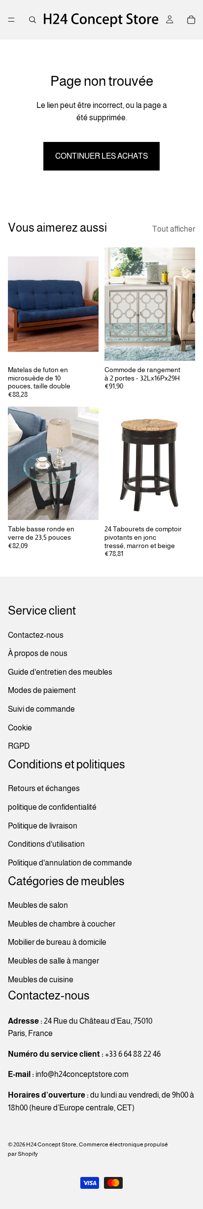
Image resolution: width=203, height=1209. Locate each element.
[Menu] (11, 19)
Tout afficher (173, 229)
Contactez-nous (36, 635)
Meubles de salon (38, 905)
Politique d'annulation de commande (70, 863)
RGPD (19, 746)
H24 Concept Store (51, 1144)
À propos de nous (38, 653)
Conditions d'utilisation (46, 844)
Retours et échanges (44, 789)
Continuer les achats (101, 156)
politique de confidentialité (52, 807)
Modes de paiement (42, 690)
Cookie (20, 728)
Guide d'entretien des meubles (60, 672)
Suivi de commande (41, 709)
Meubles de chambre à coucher (61, 924)
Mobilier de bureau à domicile (57, 942)
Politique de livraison (42, 826)
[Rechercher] (32, 20)
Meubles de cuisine (40, 979)
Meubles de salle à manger (53, 961)
